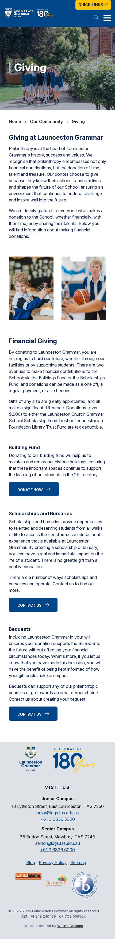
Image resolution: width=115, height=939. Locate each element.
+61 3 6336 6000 (57, 849)
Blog (30, 862)
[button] (96, 18)
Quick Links (91, 4)
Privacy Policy (53, 862)
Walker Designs (70, 926)
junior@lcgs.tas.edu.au (57, 812)
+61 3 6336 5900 (57, 819)
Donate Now (30, 490)
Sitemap (78, 862)
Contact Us (29, 605)
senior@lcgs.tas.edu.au (57, 843)
